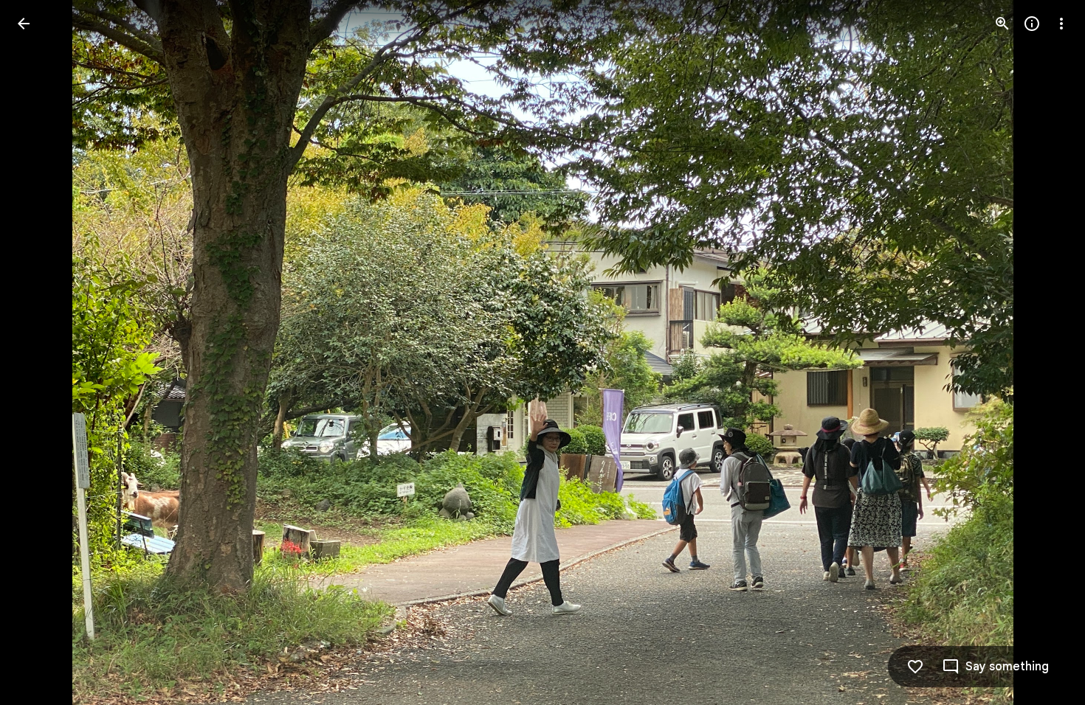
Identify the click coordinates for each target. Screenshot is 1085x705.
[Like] (915, 667)
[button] (41, 352)
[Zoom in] (1002, 23)
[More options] (1061, 23)
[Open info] (1032, 23)
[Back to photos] (23, 23)
